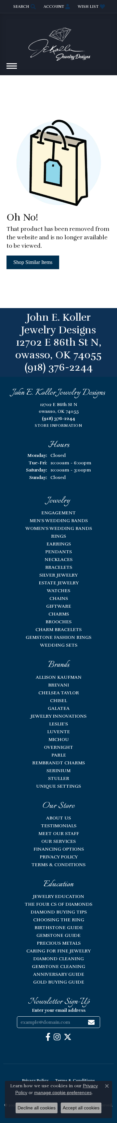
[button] (24, 6)
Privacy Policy (59, 857)
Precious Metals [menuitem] (59, 943)
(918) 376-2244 (59, 367)
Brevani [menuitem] (58, 685)
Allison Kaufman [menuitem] (59, 677)
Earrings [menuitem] (58, 544)
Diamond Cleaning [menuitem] (58, 959)
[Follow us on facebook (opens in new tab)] (48, 1037)
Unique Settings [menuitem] (58, 786)
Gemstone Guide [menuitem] (58, 935)
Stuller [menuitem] (58, 778)
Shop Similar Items (32, 262)
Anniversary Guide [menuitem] (58, 974)
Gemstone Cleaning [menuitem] (58, 966)
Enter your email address (58, 1010)
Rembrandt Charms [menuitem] (58, 763)
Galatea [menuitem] (59, 708)
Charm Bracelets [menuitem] (58, 629)
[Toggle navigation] (11, 69)
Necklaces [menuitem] (58, 559)
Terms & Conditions (58, 864)
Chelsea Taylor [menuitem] (58, 693)
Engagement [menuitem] (58, 513)
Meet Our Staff (58, 833)
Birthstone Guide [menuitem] (58, 927)
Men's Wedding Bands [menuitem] (59, 520)
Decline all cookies (37, 1107)
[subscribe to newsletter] (91, 1022)
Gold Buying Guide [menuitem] (58, 982)
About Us (58, 818)
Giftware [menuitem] (58, 606)
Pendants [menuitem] (58, 552)
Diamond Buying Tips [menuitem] (59, 912)
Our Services (58, 841)
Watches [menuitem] (58, 590)
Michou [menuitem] (58, 739)
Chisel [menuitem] (58, 700)
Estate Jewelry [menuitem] (59, 583)
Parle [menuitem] (58, 755)
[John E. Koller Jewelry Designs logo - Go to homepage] (58, 41)
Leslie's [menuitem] (58, 724)
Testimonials (58, 826)
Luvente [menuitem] (58, 732)
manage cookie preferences (63, 1092)
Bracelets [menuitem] (58, 567)
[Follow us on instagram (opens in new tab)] (57, 1037)
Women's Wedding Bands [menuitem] (58, 528)
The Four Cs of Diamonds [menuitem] (58, 904)
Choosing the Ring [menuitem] (58, 920)
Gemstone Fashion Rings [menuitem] (58, 637)
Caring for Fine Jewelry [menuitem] (58, 951)
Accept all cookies (81, 1107)
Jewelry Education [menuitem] (58, 896)
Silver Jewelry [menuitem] (58, 575)
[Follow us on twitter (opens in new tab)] (68, 1037)
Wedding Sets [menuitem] (58, 645)
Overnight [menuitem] (58, 747)
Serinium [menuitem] (58, 770)
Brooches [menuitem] (59, 622)
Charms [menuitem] (58, 614)
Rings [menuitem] (58, 536)
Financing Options (58, 849)
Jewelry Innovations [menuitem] (58, 716)
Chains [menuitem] (58, 598)
